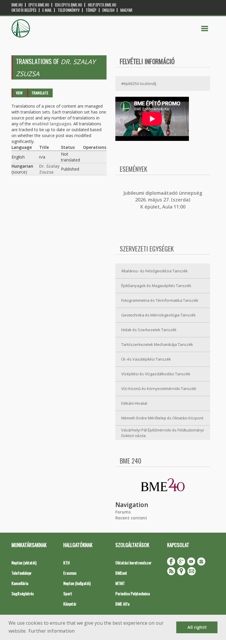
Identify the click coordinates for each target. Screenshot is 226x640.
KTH (66, 562)
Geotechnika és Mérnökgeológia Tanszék (158, 315)
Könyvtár (70, 604)
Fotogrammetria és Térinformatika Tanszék (159, 300)
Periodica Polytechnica (132, 593)
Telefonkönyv (69, 10)
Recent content (131, 518)
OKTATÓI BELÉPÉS (23, 10)
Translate (39, 92)
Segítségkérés (22, 593)
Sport (67, 593)
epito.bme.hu (39, 5)
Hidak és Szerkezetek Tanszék (149, 329)
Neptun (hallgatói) (77, 583)
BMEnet (121, 573)
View (19, 92)
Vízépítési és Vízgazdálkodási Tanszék (155, 373)
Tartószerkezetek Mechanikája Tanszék (157, 344)
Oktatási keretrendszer (133, 562)
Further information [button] (52, 631)
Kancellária (19, 583)
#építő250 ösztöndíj (138, 83)
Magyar (126, 10)
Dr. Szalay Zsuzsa (49, 169)
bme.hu (17, 5)
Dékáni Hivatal (134, 403)
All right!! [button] (197, 627)
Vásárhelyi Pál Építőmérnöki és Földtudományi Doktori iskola (162, 432)
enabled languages (51, 123)
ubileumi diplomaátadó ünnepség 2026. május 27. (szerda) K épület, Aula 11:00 (163, 200)
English (108, 10)
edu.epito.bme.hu (68, 5)
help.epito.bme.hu (102, 5)
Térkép (91, 10)
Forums (123, 512)
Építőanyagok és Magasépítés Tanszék (156, 285)
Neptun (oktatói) (23, 562)
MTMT (120, 583)
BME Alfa (122, 604)
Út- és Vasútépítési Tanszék (146, 359)
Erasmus (70, 573)
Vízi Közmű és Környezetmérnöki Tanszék (158, 388)
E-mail (47, 10)
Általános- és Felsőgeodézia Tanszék (154, 271)
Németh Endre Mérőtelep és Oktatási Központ (162, 418)
